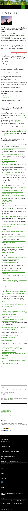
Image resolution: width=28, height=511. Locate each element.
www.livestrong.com (7, 200)
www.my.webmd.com (5, 407)
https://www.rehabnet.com (8, 161)
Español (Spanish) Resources (7, 463)
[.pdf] (18, 79)
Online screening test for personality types (12, 190)
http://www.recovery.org (8, 164)
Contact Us (3, 471)
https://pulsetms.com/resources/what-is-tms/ (12, 154)
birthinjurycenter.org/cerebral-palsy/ (10, 262)
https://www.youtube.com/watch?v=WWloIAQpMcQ (14, 144)
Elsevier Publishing (6, 208)
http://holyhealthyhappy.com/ (8, 337)
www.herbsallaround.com (6, 413)
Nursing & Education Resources (8, 456)
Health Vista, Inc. (5, 7)
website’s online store (13, 86)
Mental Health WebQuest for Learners (10, 449)
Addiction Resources (5, 453)
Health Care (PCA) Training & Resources (9, 461)
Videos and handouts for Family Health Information (14, 195)
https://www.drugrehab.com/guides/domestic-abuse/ (14, 216)
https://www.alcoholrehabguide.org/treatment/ (13, 231)
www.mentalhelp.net (5, 410)
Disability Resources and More (7, 458)
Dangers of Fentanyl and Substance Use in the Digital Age (13, 500)
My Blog (2, 473)
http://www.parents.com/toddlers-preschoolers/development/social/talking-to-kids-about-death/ (13, 272)
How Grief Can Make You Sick (9, 352)
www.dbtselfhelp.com (6, 411)
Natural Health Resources (6, 466)
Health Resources (4, 439)
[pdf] (7, 97)
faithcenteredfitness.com (6, 340)
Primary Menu (26, 7)
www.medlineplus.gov (6, 409)
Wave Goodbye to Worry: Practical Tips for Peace (11, 503)
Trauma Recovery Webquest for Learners (10, 451)
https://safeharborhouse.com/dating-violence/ (13, 172)
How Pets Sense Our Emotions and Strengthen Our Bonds (13, 490)
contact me (8, 398)
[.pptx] (19, 113)
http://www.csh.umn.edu (10, 174)
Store (2, 468)
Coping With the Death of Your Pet (10, 363)
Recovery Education (6, 446)
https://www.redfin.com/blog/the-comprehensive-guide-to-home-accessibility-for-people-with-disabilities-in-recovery (14, 327)
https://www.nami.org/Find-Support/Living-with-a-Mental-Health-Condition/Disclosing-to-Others (14, 293)
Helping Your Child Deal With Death (10, 347)
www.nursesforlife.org (6, 415)
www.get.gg (3, 412)
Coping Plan (4, 444)
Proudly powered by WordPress (6, 509)
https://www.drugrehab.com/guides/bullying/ (15, 219)
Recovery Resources (5, 441)
